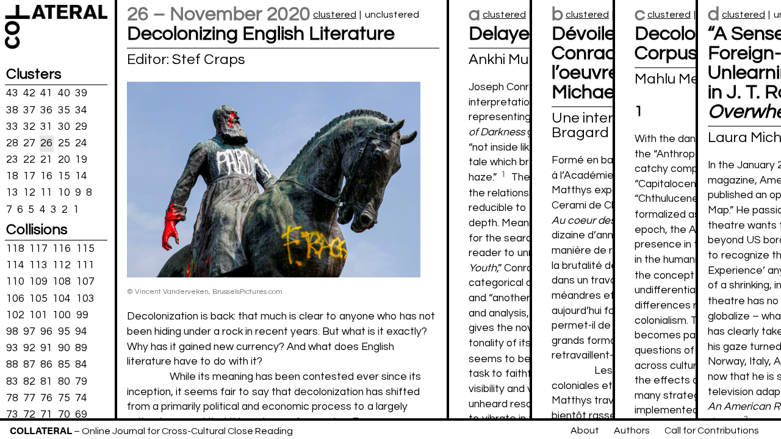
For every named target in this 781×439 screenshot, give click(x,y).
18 (12, 176)
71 (46, 414)
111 (85, 265)
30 (64, 126)
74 (81, 397)
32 (29, 126)
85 (64, 364)
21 (46, 159)
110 (15, 281)
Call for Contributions (711, 430)
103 (85, 298)
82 (29, 381)
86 (46, 364)
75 (64, 397)
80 (64, 381)
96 (46, 331)
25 (64, 143)
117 (38, 248)
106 (15, 298)
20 (64, 159)
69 (81, 414)
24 (81, 143)
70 (64, 414)
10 (64, 192)
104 (61, 298)
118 (15, 248)
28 (12, 143)
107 (85, 281)
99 (82, 315)
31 (46, 126)
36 (46, 109)
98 (12, 331)
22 (29, 159)
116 (61, 248)
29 (81, 126)
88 (12, 364)
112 (61, 265)
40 (64, 93)
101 (38, 315)
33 (12, 126)
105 (38, 298)
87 (29, 364)
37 (29, 109)
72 (29, 414)
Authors (632, 430)
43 (12, 93)
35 (64, 109)
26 (46, 143)
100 (61, 315)
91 (46, 348)
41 (46, 93)
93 (12, 348)
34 (81, 109)
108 (61, 281)
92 (29, 348)
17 (29, 176)
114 (15, 265)
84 (81, 364)
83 (12, 381)
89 (81, 348)
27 (29, 143)
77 (29, 397)
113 (38, 265)
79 (81, 381)
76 (46, 397)
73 (12, 414)
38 (12, 109)
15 (64, 176)
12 (29, 192)
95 (64, 331)
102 (15, 315)
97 (29, 331)
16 (46, 176)
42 (29, 93)
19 (81, 159)
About (584, 430)
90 (64, 348)
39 (81, 93)
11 (46, 192)
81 (46, 381)
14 (81, 176)
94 (81, 331)
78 (12, 397)
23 (12, 159)
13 (12, 192)
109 (38, 281)
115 (85, 248)
